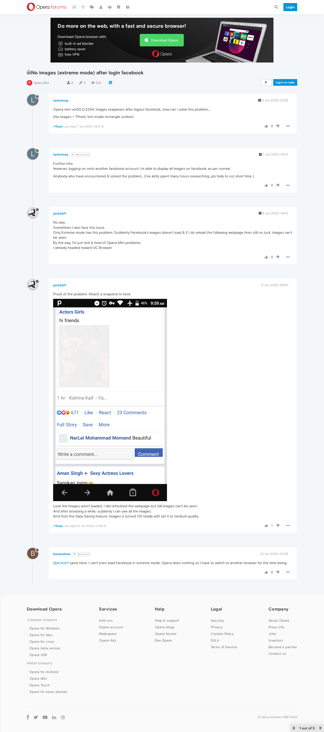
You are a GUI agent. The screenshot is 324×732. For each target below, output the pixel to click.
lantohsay (61, 100)
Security (217, 620)
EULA (215, 640)
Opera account (111, 627)
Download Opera (164, 40)
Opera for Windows (44, 628)
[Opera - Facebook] (27, 717)
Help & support (167, 620)
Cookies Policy (222, 634)
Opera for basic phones (48, 692)
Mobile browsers (39, 663)
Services (108, 608)
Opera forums (166, 634)
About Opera (278, 620)
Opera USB (38, 655)
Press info (276, 627)
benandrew (61, 554)
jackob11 (59, 213)
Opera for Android (43, 672)
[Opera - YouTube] (45, 717)
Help (159, 608)
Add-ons (106, 620)
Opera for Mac (41, 635)
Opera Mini (41, 83)
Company (278, 608)
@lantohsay (82, 155)
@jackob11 (83, 554)
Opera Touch (39, 685)
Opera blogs (165, 627)
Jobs (272, 634)
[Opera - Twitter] (35, 717)
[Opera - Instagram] (63, 717)
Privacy (216, 627)
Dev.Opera (163, 640)
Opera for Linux (41, 641)
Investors (275, 640)
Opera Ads (107, 640)
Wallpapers (107, 634)
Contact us (277, 654)
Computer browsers (42, 620)
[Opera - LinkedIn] (54, 717)
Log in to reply (285, 82)
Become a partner (282, 647)
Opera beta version (44, 648)
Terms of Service (224, 647)
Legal (216, 608)
